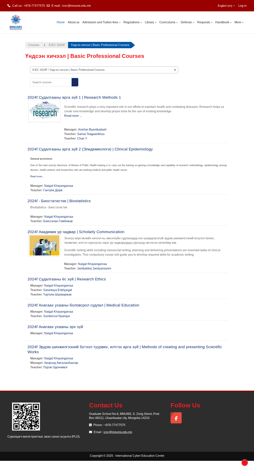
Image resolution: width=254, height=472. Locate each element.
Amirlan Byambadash (92, 129)
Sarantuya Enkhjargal (57, 290)
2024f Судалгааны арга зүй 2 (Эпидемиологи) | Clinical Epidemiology (90, 149)
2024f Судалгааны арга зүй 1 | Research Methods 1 (74, 97)
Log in (242, 5)
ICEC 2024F (57, 45)
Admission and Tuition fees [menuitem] (100, 22)
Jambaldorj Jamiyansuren (94, 268)
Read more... (37, 176)
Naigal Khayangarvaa (58, 185)
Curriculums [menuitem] (167, 22)
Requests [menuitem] (203, 22)
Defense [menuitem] (186, 22)
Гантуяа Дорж (52, 190)
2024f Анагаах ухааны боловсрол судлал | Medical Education (83, 305)
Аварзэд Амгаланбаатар (61, 362)
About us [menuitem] (73, 22)
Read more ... (73, 115)
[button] (224, 5)
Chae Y (82, 138)
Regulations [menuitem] (131, 22)
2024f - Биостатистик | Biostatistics (59, 201)
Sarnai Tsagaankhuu (91, 134)
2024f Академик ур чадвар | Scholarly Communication (76, 232)
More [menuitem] (237, 22)
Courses (33, 45)
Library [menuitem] (149, 22)
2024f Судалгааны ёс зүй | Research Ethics (67, 279)
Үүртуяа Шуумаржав (57, 294)
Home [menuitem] (61, 22)
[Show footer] (244, 462)
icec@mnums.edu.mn (76, 5)
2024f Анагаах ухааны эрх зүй (55, 327)
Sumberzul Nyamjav (56, 316)
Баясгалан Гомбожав (58, 221)
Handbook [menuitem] (222, 22)
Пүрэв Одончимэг (55, 367)
